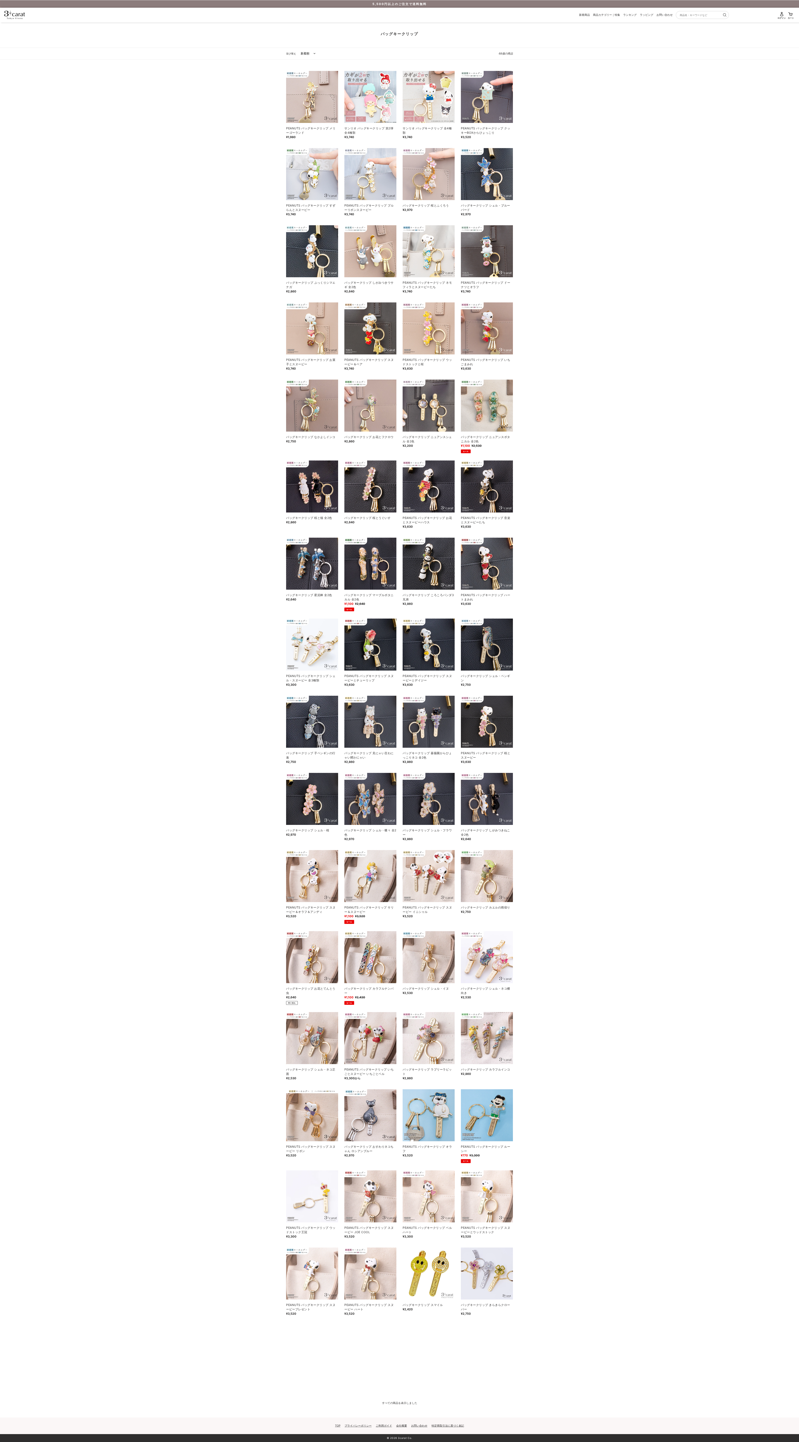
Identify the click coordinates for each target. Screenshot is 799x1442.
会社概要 (401, 1425)
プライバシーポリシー (358, 1425)
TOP (337, 1425)
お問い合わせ (664, 14)
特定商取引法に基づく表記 (448, 1425)
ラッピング (646, 14)
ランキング (630, 14)
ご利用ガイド (384, 1425)
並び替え (291, 53)
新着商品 (584, 14)
